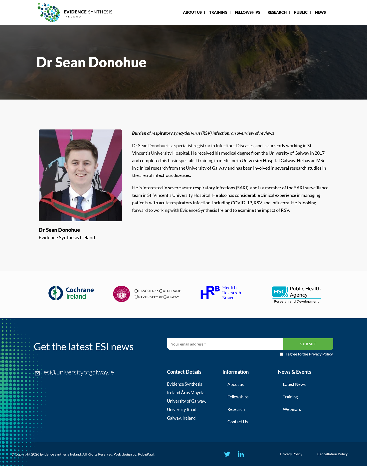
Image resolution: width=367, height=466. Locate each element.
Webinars (292, 409)
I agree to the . (309, 354)
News (320, 12)
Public (301, 12)
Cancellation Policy (332, 454)
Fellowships (247, 12)
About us (235, 384)
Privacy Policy (321, 353)
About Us (192, 12)
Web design (123, 454)
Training (218, 12)
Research (277, 12)
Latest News (294, 384)
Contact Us (237, 421)
